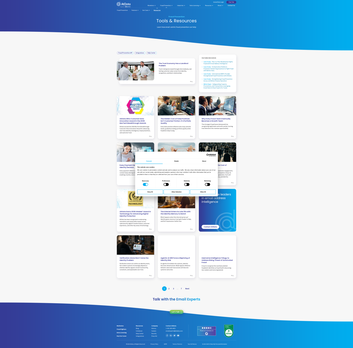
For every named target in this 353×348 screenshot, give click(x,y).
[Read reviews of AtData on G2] (206, 331)
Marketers (151, 6)
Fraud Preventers (165, 6)
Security (153, 334)
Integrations (140, 53)
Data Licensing (194, 6)
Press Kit (154, 336)
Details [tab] (176, 161)
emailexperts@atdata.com (174, 331)
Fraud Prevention (122, 10)
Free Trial (231, 2)
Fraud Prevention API (125, 53)
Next (187, 288)
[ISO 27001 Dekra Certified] (228, 331)
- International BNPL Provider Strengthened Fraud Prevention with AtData (217, 75)
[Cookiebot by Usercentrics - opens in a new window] (208, 155)
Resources (208, 6)
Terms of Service (177, 344)
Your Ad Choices (192, 344)
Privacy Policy (154, 344)
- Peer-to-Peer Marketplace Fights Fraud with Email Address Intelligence (218, 63)
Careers (153, 331)
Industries (180, 6)
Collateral (139, 331)
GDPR (165, 344)
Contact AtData (210, 227)
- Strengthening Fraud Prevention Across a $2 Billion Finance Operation (218, 80)
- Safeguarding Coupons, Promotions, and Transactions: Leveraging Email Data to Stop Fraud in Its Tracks (217, 86)
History (153, 328)
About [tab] (204, 161)
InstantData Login (218, 2)
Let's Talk (175, 312)
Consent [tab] (149, 161)
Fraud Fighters (121, 329)
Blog (191, 81)
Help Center (151, 53)
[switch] (166, 184)
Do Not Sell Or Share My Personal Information (214, 344)
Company (154, 326)
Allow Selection (177, 192)
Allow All (203, 192)
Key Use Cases (121, 336)
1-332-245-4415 (170, 328)
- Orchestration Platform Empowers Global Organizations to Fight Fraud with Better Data (218, 69)
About (220, 6)
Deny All (150, 192)
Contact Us (231, 6)
